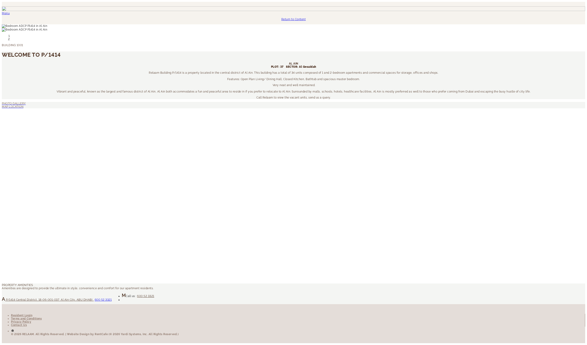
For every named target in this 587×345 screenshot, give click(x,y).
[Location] (293, 103)
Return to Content (293, 19)
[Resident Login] (293, 106)
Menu (6, 13)
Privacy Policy (21, 321)
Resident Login (21, 315)
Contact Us (19, 325)
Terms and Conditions (26, 318)
